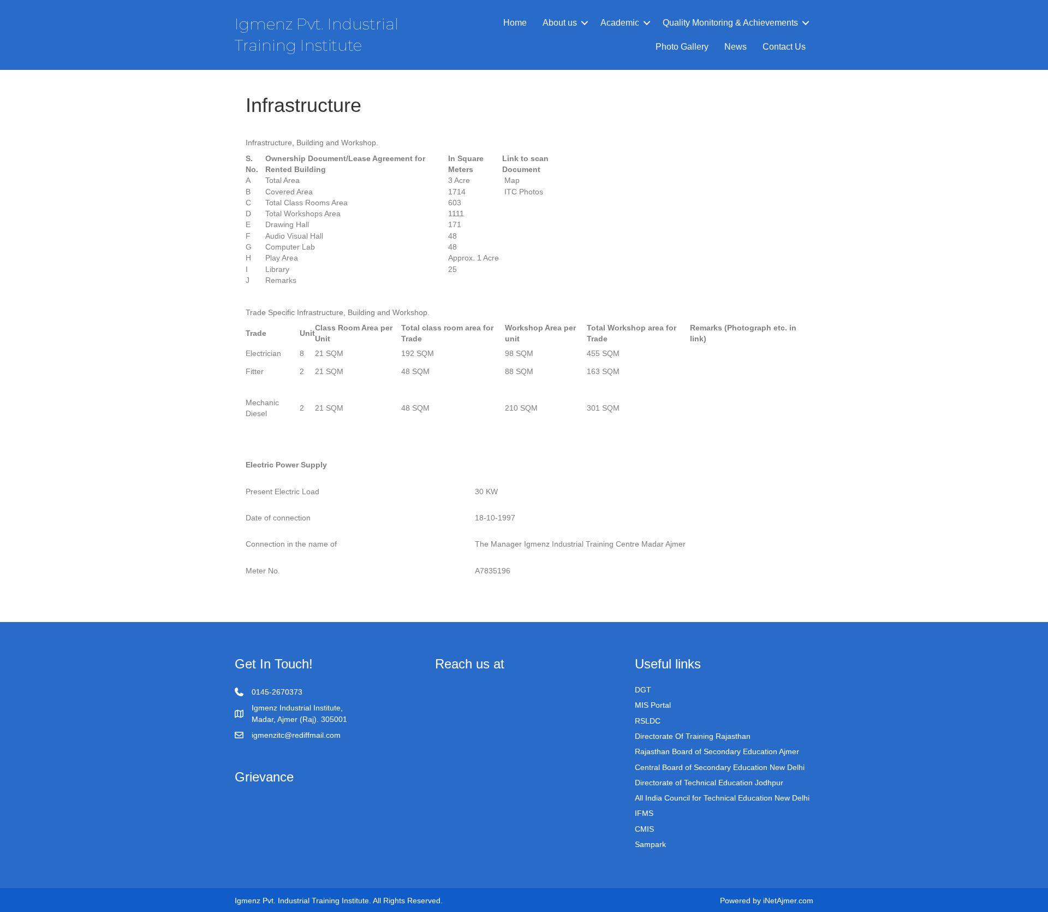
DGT (643, 689)
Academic (619, 22)
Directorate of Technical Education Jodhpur (709, 782)
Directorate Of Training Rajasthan (693, 736)
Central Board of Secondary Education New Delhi (720, 767)
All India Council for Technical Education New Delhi (722, 797)
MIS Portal (653, 705)
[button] (584, 23)
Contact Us (784, 46)
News (735, 46)
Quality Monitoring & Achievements (730, 22)
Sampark (650, 844)
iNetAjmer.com (788, 900)
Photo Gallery (682, 46)
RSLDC (647, 720)
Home (515, 22)
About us (560, 22)
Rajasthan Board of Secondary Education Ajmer (717, 751)
